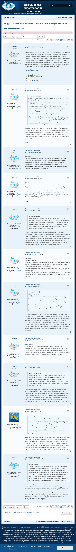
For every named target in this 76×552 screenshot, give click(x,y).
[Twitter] (29, 80)
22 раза (19, 270)
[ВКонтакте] (26, 80)
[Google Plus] (37, 80)
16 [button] (69, 40)
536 (18, 225)
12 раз (19, 63)
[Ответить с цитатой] (68, 47)
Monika (14, 89)
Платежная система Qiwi (13, 28)
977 (18, 269)
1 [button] (52, 40)
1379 (18, 426)
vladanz (14, 46)
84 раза (19, 106)
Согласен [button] (65, 548)
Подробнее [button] (13, 549)
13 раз (19, 168)
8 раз (19, 226)
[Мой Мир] (33, 80)
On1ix (14, 151)
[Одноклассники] (31, 80)
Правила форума (9, 33)
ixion (14, 410)
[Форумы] (8, 6)
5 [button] (58, 40)
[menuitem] (12, 17)
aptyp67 (14, 253)
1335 (18, 105)
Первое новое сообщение (29, 39)
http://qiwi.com (31, 70)
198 (18, 62)
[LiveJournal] (35, 80)
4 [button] (56, 40)
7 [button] (62, 40)
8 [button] (65, 40)
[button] (47, 40)
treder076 (14, 209)
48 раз (19, 427)
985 (18, 166)
